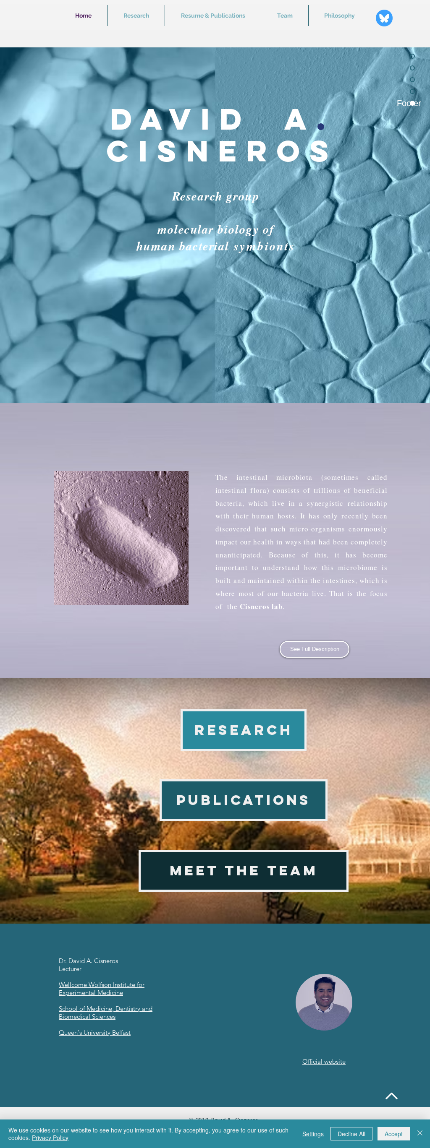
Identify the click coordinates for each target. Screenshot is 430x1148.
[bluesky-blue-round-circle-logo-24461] (384, 18)
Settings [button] (313, 1134)
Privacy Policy (50, 1137)
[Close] (420, 1133)
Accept (394, 1134)
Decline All (351, 1134)
